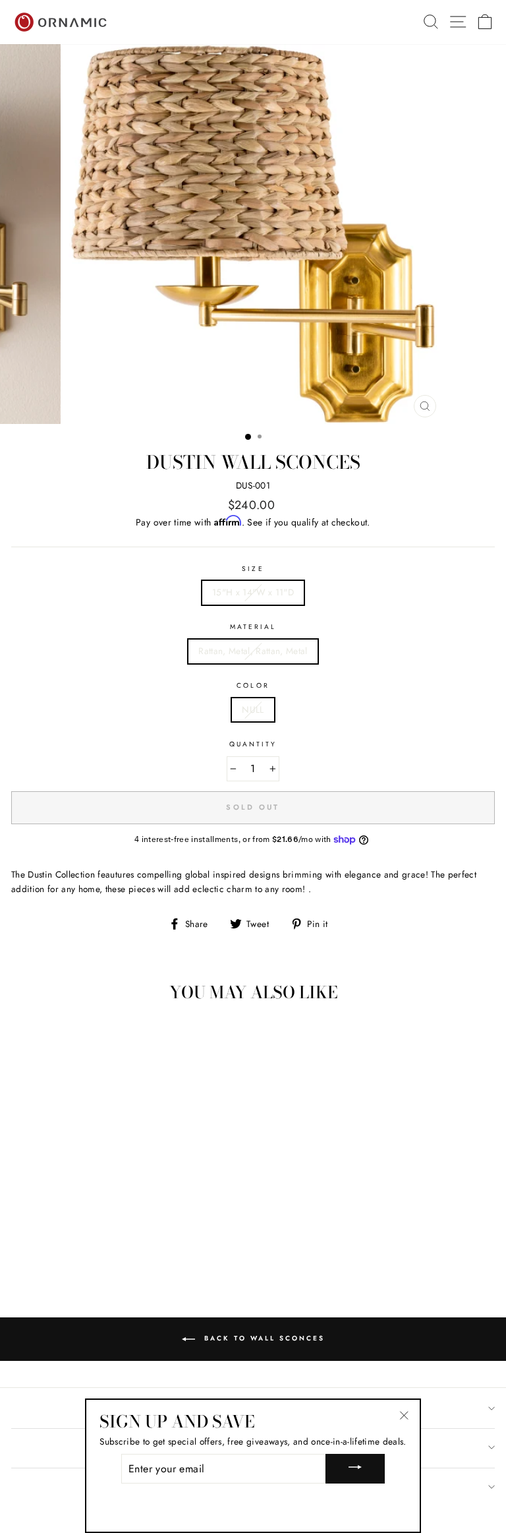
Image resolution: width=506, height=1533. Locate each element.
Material (253, 627)
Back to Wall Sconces (262, 1338)
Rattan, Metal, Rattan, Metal (253, 650)
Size (253, 569)
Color (253, 685)
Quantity (253, 744)
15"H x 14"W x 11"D (253, 592)
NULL (253, 709)
